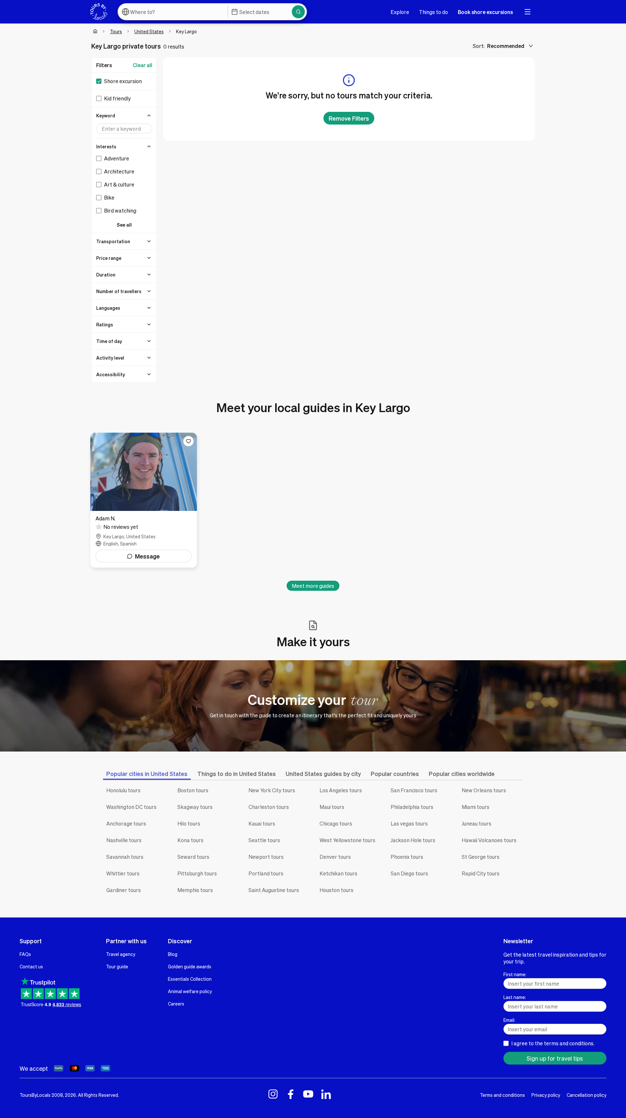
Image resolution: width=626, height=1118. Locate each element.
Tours (116, 31)
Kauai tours (261, 823)
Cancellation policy (586, 1095)
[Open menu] (527, 12)
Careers (176, 1003)
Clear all (142, 65)
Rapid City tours (480, 873)
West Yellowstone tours (347, 840)
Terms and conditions (502, 1095)
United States (149, 31)
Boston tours (192, 790)
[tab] (147, 773)
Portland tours (265, 873)
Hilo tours (188, 823)
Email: (509, 1020)
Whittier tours (123, 873)
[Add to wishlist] (188, 441)
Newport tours (266, 856)
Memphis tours (195, 890)
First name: (514, 974)
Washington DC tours (131, 806)
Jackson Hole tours (413, 840)
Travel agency (120, 954)
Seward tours (193, 856)
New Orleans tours (484, 790)
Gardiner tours (123, 890)
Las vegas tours (409, 823)
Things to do (433, 11)
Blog (172, 954)
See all (124, 224)
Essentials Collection (190, 979)
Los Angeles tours (341, 790)
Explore (400, 11)
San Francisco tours (414, 790)
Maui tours (332, 806)
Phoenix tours (407, 856)
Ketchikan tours (338, 873)
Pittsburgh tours (197, 873)
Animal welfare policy (190, 991)
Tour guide (117, 966)
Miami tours (475, 806)
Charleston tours (268, 806)
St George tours (480, 856)
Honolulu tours (123, 790)
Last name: (514, 997)
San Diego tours (409, 873)
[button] (124, 115)
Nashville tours (124, 840)
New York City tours (271, 790)
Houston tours (336, 890)
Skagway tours (195, 806)
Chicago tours (336, 823)
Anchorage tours (126, 823)
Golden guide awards (189, 966)
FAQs (25, 954)
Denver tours (335, 856)
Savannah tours (124, 856)
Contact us (31, 966)
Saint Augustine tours (273, 890)
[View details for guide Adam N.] (143, 500)
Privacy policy (545, 1095)
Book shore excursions (485, 11)
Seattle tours (264, 840)
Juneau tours (476, 823)
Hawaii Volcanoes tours (489, 840)
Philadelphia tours (412, 806)
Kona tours (190, 840)
